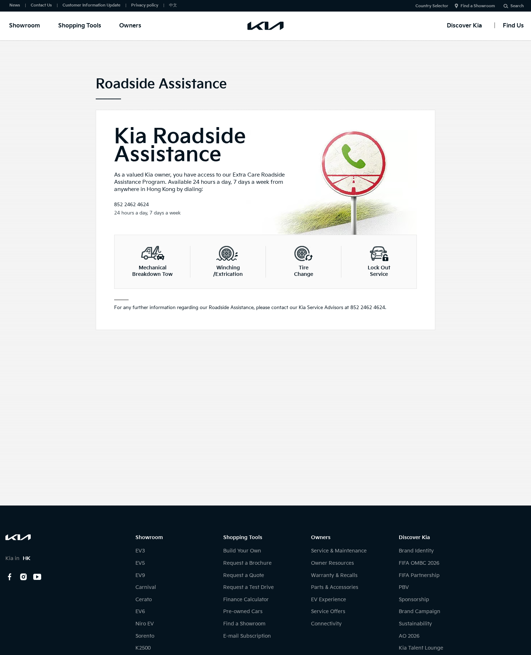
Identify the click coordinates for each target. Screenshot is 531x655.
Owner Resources (332, 563)
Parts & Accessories (334, 587)
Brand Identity (416, 551)
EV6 (140, 611)
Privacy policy (144, 5)
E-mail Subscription (247, 636)
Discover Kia (464, 25)
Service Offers (328, 611)
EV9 (140, 575)
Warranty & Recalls (334, 575)
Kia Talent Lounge (421, 648)
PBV (404, 587)
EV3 (140, 551)
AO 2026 (409, 636)
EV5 (140, 563)
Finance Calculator (246, 600)
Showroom (24, 25)
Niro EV (144, 624)
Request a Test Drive (248, 587)
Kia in (17, 558)
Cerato (143, 600)
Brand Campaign (419, 611)
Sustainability (415, 624)
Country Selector (431, 6)
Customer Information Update (91, 5)
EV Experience (328, 600)
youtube (37, 577)
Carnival (145, 587)
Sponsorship (414, 600)
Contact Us (41, 5)
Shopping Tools (79, 25)
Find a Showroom (478, 6)
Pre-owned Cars (243, 611)
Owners (130, 25)
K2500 (143, 648)
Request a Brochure (247, 563)
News (14, 5)
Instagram (23, 577)
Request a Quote (243, 575)
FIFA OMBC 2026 (419, 563)
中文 (173, 5)
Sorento (144, 636)
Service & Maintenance (339, 551)
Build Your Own (242, 551)
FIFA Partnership (419, 575)
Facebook (9, 577)
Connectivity (326, 624)
